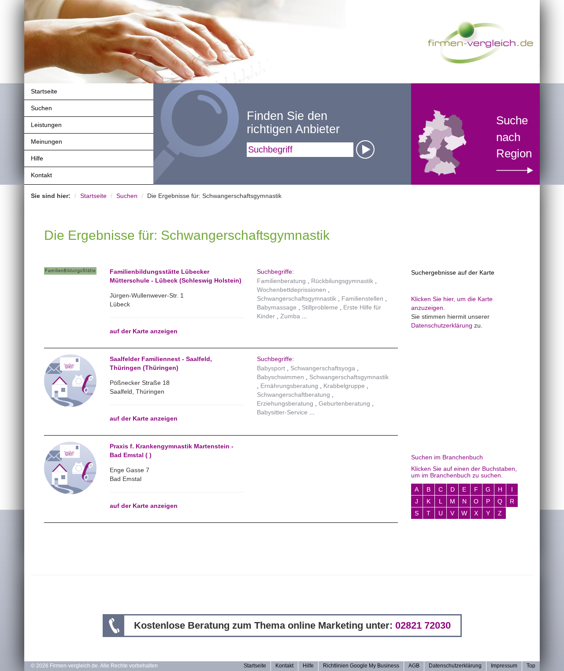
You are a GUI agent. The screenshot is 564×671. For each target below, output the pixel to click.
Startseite (44, 91)
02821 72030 (423, 625)
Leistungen (46, 124)
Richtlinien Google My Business (361, 666)
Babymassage (277, 307)
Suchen (41, 108)
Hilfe (37, 158)
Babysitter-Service (282, 412)
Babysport (271, 368)
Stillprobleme (320, 307)
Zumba (290, 316)
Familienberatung (281, 280)
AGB (413, 666)
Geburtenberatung (344, 403)
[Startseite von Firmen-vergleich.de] (480, 41)
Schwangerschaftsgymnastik (296, 298)
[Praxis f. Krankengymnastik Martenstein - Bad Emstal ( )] (70, 467)
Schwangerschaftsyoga (322, 368)
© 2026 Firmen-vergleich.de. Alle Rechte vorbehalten (94, 666)
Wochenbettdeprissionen (291, 289)
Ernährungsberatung (289, 385)
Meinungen (46, 141)
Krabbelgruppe (344, 385)
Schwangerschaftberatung (293, 394)
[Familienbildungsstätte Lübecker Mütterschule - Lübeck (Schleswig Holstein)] (70, 271)
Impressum (504, 666)
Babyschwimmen (280, 376)
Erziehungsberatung (285, 403)
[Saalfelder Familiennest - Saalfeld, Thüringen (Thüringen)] (70, 380)
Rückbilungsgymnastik (342, 280)
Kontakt (41, 175)
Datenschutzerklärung (441, 325)
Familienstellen (362, 298)
